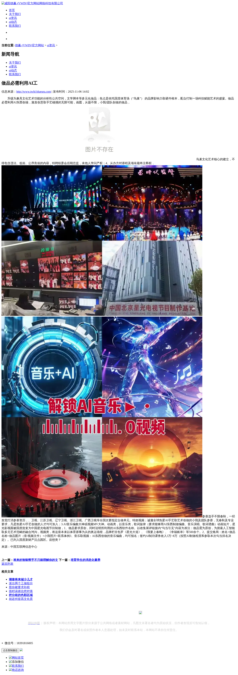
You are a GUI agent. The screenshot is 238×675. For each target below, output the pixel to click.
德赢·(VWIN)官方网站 (29, 45)
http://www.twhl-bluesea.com (33, 91)
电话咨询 (18, 669)
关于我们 (15, 14)
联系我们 (15, 25)
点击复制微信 (10, 650)
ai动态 (13, 21)
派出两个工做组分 (21, 583)
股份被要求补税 (19, 587)
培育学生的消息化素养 (85, 559)
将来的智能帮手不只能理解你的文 (35, 559)
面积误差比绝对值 (21, 591)
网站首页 (18, 657)
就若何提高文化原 (21, 598)
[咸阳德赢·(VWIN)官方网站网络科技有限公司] (32, 3)
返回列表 (7, 563)
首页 (12, 10)
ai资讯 (13, 18)
